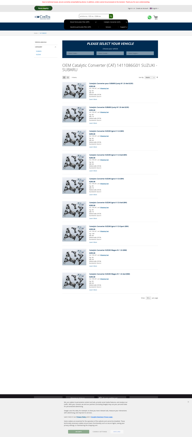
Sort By (141, 77)
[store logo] (42, 17)
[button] (154, 8)
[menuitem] (80, 22)
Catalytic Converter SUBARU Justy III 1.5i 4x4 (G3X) (109, 107)
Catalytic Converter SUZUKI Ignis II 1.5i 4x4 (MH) (108, 202)
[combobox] (96, 16)
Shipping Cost (104, 88)
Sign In (130, 8)
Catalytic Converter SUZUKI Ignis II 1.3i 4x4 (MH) (108, 155)
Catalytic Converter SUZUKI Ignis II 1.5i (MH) (106, 179)
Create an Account (142, 8)
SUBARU (39, 51)
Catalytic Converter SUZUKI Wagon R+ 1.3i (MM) (108, 250)
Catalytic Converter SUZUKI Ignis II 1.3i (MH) (106, 131)
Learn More (93, 99)
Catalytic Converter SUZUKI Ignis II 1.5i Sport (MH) (108, 226)
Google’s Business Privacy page (102, 417)
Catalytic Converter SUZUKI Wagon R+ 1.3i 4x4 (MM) (109, 274)
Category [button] (38, 47)
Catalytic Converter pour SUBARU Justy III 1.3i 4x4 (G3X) (111, 83)
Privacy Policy (81, 417)
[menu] (96, 25)
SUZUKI (38, 54)
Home (36, 33)
